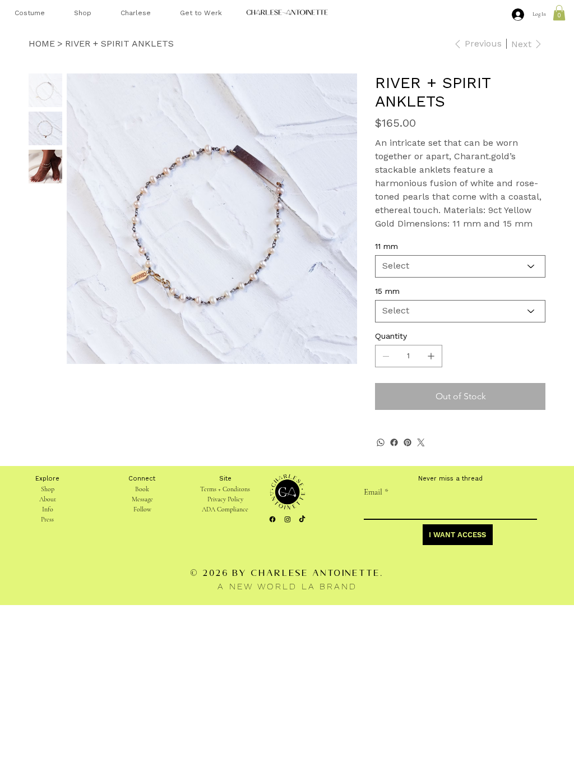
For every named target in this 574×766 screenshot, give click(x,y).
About (47, 499)
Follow (142, 509)
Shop (47, 489)
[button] (559, 12)
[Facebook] (394, 442)
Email (376, 492)
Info (47, 509)
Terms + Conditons (225, 489)
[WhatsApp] (380, 442)
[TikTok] (302, 519)
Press (47, 519)
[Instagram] (287, 519)
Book (142, 489)
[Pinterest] (407, 442)
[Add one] (431, 356)
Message (142, 499)
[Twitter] (421, 442)
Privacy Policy (225, 499)
